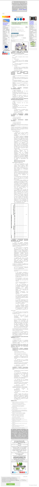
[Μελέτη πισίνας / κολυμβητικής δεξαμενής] (6, 20)
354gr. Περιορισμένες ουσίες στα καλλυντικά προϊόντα (19, 424)
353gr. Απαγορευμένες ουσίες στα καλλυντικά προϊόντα (19, 422)
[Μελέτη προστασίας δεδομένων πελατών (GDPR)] (6, 47)
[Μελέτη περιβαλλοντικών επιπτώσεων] (33, 43)
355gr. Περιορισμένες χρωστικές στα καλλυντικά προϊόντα (18, 426)
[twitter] (5, 52)
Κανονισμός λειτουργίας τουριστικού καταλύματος (31, 23)
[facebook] (3, 52)
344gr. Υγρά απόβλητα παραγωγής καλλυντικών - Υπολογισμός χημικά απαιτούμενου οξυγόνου (18, 416)
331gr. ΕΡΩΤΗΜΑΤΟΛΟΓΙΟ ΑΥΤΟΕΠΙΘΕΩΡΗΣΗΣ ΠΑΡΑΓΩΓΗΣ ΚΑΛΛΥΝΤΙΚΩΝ (19, 411)
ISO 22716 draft (14, 407)
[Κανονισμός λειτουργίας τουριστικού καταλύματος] (32, 18)
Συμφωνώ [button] (10, 484)
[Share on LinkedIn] (21, 19)
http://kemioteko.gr (23, 456)
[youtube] (7, 53)
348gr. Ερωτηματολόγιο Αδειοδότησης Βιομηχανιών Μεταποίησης (18, 418)
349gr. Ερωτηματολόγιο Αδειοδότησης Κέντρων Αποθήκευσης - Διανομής (19, 420)
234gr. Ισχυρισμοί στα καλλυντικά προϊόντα (19, 409)
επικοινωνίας (14, 10)
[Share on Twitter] (18, 19)
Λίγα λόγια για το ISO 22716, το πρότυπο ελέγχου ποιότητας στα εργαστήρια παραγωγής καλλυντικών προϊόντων (19, 405)
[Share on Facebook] (15, 19)
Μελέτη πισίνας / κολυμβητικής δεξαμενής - (6, 23)
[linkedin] (8, 52)
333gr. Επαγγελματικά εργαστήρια (18, 414)
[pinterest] (5, 53)
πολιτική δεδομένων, (23, 9)
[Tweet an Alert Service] (8, 53)
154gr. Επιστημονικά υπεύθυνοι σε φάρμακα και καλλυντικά (19, 409)
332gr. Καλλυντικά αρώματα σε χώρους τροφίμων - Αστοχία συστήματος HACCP (18, 413)
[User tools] (26, 27)
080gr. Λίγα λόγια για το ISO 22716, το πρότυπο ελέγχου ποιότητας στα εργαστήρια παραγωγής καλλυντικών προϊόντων (20, 402)
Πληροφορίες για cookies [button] (6, 481)
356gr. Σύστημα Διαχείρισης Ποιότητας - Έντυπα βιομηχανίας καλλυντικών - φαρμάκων (20, 427)
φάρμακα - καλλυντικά (14, 33)
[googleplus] (3, 53)
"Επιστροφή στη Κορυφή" (33, 485)
